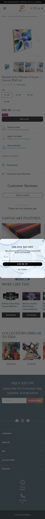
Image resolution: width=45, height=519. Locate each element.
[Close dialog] (43, 241)
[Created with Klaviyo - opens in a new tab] (22, 279)
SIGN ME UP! (22, 264)
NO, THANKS (22, 269)
